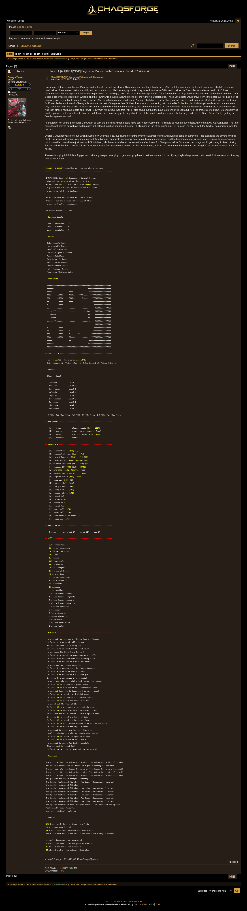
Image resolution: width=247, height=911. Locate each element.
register (28, 27)
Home (10, 54)
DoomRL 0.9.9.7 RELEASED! (29, 46)
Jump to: (202, 891)
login (19, 27)
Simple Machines (135, 901)
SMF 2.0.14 (110, 901)
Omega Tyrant (15, 77)
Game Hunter (59, 59)
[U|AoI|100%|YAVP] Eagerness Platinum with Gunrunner (77, 77)
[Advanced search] (192, 45)
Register (56, 54)
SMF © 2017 (121, 901)
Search (27, 54)
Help (18, 54)
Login (45, 54)
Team (37, 54)
